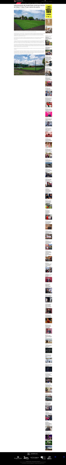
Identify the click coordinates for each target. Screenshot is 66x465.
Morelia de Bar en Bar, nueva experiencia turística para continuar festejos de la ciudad (48, 316)
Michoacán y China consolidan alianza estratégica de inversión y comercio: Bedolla (48, 89)
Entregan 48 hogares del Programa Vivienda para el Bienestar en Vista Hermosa (48, 119)
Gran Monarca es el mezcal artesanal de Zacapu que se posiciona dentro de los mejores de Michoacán (48, 140)
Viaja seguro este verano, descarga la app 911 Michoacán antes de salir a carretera (48, 160)
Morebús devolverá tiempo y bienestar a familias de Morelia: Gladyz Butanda (48, 403)
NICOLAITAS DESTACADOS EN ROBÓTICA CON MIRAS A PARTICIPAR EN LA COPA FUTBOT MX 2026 (48, 423)
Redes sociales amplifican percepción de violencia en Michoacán (48, 365)
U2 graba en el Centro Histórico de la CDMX (48, 395)
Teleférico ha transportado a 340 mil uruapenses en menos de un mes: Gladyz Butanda (48, 413)
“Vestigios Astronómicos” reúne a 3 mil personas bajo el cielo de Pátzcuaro (48, 346)
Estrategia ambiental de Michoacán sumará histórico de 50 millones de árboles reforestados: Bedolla (48, 150)
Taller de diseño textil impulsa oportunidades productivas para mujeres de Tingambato (48, 180)
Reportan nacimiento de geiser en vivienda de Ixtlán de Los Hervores (48, 296)
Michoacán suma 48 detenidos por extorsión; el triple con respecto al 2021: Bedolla (48, 110)
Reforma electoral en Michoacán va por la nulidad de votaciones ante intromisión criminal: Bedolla (48, 326)
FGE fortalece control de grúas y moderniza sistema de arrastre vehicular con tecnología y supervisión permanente (48, 375)
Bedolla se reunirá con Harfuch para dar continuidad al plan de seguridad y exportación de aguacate (48, 79)
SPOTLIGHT (46, 46)
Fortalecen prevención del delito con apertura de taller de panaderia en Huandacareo (48, 232)
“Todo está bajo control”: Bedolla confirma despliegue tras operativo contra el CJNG (48, 48)
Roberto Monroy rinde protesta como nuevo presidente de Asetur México (48, 356)
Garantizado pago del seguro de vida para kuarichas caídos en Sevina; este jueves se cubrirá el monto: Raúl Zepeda (48, 306)
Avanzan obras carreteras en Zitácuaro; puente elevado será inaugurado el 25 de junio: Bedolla (48, 242)
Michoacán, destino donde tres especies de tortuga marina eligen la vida (48, 336)
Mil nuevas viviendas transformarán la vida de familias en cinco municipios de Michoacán (48, 385)
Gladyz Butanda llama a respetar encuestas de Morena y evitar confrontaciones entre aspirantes (48, 130)
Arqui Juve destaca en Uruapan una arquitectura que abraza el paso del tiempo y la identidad (48, 38)
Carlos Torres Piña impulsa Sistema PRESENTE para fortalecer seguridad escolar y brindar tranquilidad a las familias (48, 286)
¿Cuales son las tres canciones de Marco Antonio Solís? (48, 433)
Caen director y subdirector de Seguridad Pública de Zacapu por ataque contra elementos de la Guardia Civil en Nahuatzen (48, 191)
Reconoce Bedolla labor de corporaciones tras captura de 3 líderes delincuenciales (48, 222)
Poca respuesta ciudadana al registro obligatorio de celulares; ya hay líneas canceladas (48, 69)
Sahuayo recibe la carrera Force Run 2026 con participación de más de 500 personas (48, 170)
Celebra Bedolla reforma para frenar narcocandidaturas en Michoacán (48, 275)
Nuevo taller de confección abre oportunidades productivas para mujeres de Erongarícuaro (47, 212)
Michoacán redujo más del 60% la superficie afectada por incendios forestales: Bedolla (48, 201)
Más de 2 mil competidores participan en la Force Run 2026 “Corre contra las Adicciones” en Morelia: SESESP (48, 265)
